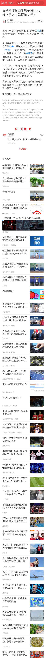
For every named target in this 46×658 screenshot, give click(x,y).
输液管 (29, 53)
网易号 (11, 3)
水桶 (7, 49)
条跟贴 (22, 148)
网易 (4, 3)
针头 (11, 46)
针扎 (39, 30)
